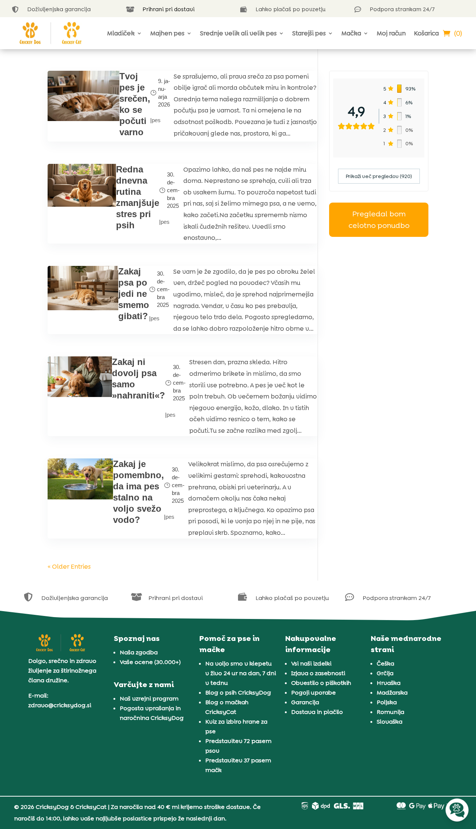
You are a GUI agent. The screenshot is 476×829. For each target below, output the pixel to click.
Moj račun (391, 33)
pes (156, 120)
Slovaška (389, 721)
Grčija (385, 673)
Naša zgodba (139, 652)
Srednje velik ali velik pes (238, 33)
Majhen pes (167, 33)
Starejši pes (309, 33)
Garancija (305, 702)
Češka (385, 663)
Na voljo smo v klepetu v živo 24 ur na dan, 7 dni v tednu (240, 673)
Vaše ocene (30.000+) (150, 662)
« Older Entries (69, 566)
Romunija (390, 712)
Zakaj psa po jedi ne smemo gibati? (133, 293)
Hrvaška (389, 683)
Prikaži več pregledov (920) (379, 176)
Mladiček (121, 33)
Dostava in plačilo (317, 712)
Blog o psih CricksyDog (238, 692)
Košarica (426, 33)
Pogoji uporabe (313, 692)
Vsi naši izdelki (311, 663)
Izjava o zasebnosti (318, 673)
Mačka (351, 33)
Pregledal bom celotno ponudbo (378, 219)
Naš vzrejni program (149, 698)
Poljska (387, 702)
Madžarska (392, 692)
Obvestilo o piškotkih (321, 683)
